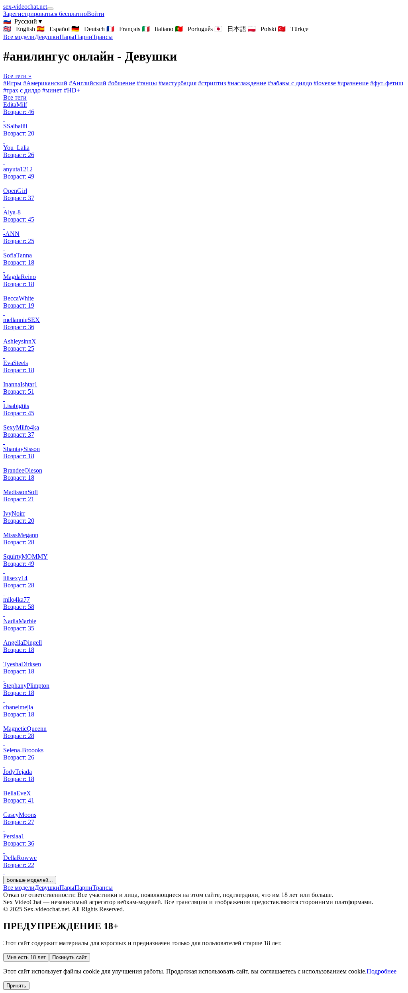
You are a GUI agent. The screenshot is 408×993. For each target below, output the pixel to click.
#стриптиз (212, 83)
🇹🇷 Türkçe (293, 29)
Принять (16, 986)
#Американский (45, 83)
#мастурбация (177, 83)
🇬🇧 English (19, 29)
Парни (83, 36)
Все (19, 36)
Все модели (19, 887)
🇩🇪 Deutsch (88, 29)
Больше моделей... (29, 880)
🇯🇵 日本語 (230, 29)
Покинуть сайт (69, 957)
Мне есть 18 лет (26, 957)
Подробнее (381, 971)
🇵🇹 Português (194, 29)
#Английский (87, 83)
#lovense (325, 83)
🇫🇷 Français (123, 29)
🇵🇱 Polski (262, 29)
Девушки (47, 36)
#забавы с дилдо (290, 83)
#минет (52, 90)
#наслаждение (247, 83)
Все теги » (17, 76)
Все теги (15, 97)
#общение (121, 83)
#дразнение (353, 83)
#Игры (12, 83)
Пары (67, 36)
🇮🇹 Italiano (157, 29)
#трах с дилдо (22, 90)
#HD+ (72, 90)
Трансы (102, 36)
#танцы (147, 83)
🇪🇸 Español (53, 29)
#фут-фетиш (386, 83)
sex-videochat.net (25, 6)
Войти (95, 13)
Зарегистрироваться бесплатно (45, 13)
